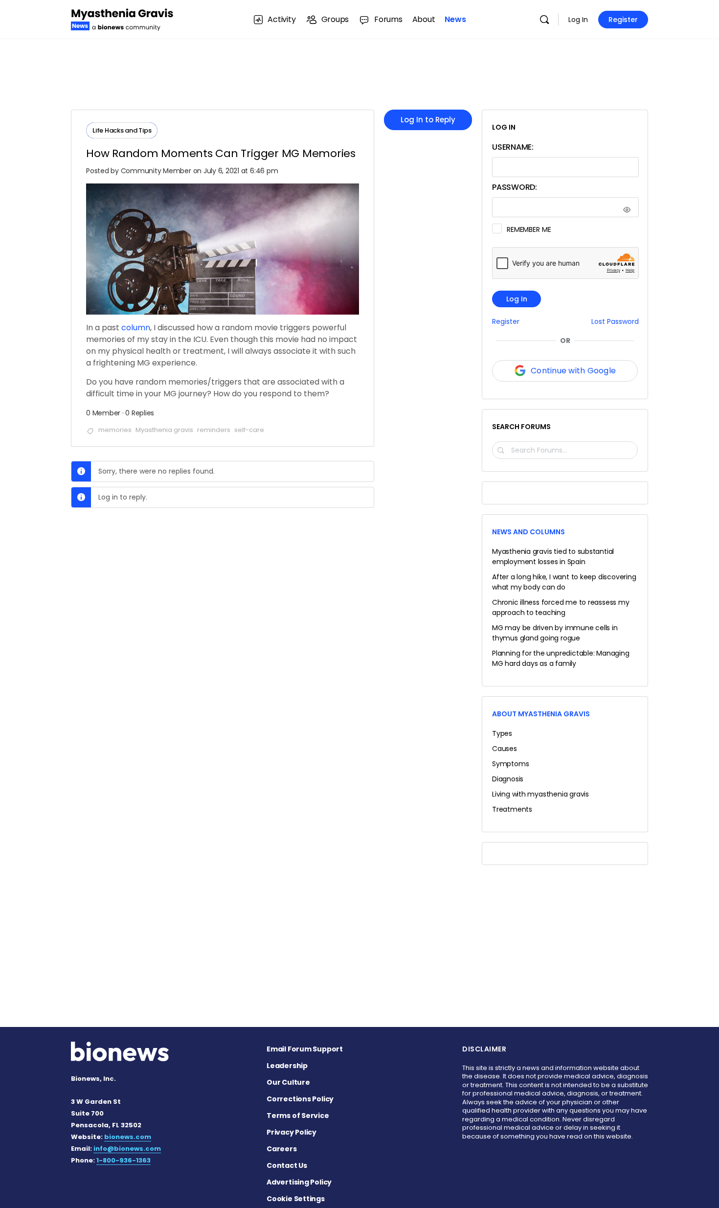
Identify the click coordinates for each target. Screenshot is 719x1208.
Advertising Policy (299, 1182)
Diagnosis (507, 779)
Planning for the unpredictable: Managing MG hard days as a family (560, 658)
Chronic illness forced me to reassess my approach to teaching (560, 607)
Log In (578, 19)
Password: (514, 187)
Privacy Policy (291, 1132)
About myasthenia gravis (541, 714)
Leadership (287, 1066)
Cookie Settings (296, 1199)
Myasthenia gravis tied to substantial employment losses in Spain (553, 557)
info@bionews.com (127, 1148)
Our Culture (288, 1082)
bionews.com (127, 1136)
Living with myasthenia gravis (540, 794)
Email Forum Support (305, 1049)
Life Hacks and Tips (121, 130)
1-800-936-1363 (123, 1160)
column (135, 327)
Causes (504, 748)
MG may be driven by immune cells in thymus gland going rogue (555, 633)
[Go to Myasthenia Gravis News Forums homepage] (122, 18)
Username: (513, 147)
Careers (282, 1149)
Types (502, 733)
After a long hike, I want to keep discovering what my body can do (564, 582)
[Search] (544, 19)
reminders (213, 429)
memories (115, 429)
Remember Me (529, 229)
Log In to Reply (428, 119)
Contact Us (287, 1165)
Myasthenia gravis (164, 429)
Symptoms (510, 764)
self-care (249, 429)
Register (623, 19)
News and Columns (528, 532)
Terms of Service (298, 1115)
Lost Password (615, 321)
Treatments (512, 809)
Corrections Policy (300, 1099)
